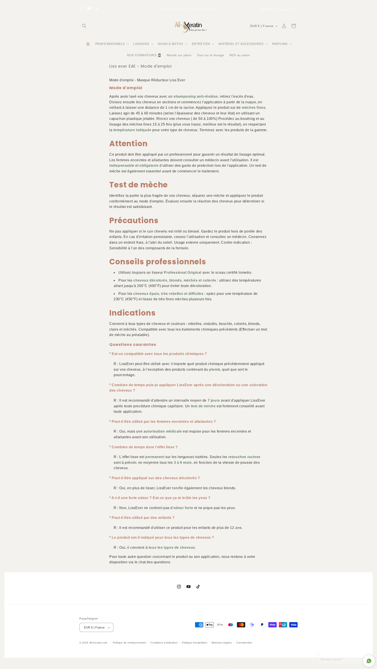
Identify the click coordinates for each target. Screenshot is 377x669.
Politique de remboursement (129, 642)
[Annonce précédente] (146, 9)
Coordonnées (244, 642)
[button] (84, 26)
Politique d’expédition (194, 642)
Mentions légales (222, 642)
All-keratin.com (98, 643)
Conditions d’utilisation (164, 642)
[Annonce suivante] (230, 9)
